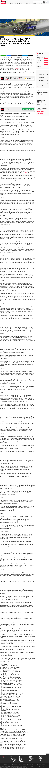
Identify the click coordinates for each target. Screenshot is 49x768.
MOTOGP (20, 758)
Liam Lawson (41, 86)
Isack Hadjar (41, 83)
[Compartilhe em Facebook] (8, 55)
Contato (30, 760)
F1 (12, 3)
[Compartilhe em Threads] (30, 55)
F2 (14, 3)
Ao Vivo (10, 3)
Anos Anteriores (13, 760)
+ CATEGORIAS (43, 3)
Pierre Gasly (41, 85)
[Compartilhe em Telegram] (25, 55)
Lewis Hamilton (41, 74)
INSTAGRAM (40, 758)
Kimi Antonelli (41, 72)
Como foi (46, 58)
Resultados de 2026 (41, 111)
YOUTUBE (40, 756)
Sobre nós (31, 759)
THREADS (40, 759)
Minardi (10, 705)
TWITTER (40, 757)
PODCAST (40, 760)
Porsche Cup (28, 3)
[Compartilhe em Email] (14, 55)
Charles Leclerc (41, 77)
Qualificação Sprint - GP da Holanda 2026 (42, 101)
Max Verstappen (41, 80)
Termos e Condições (42, 764)
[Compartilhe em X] (19, 55)
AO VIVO (11, 756)
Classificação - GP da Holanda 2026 (42, 93)
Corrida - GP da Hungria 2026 (42, 108)
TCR (25, 3)
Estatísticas (12, 761)
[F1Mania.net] (3, 2)
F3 (15, 3)
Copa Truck (34, 3)
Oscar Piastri (41, 82)
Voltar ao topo (47, 755)
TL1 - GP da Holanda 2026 (41, 104)
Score (48, 3)
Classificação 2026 (13, 759)
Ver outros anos (40, 113)
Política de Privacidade (34, 764)
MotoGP (18, 3)
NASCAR (22, 3)
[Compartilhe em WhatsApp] (3, 55)
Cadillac (17, 68)
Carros (38, 3)
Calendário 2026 (12, 758)
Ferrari (25, 172)
